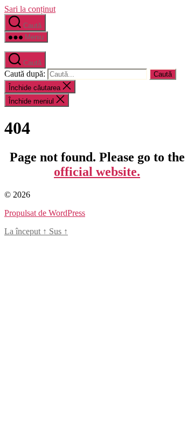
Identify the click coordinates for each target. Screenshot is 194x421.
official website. (97, 172)
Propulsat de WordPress (44, 213)
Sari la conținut (30, 8)
